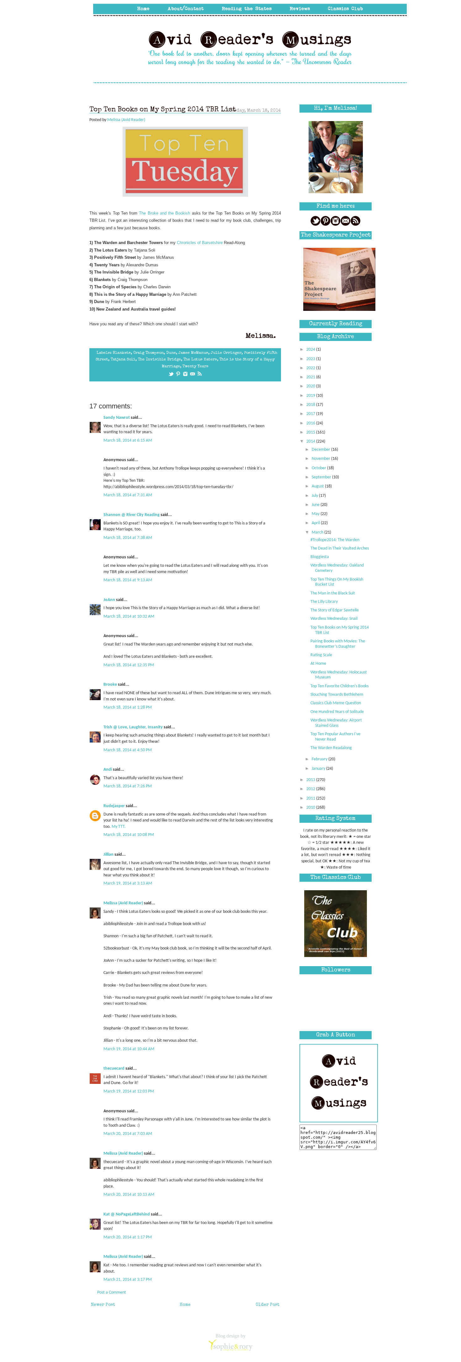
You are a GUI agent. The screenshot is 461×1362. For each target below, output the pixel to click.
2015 (311, 432)
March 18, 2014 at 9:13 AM (127, 580)
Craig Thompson (148, 353)
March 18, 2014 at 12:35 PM (128, 665)
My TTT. (119, 826)
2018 (311, 404)
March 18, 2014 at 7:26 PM (127, 786)
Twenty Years (196, 366)
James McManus (193, 353)
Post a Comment (111, 1292)
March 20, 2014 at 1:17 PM (127, 1237)
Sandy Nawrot (116, 417)
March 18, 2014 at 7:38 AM (127, 537)
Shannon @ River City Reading (131, 515)
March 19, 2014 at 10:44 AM (128, 1049)
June (316, 505)
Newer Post (103, 1305)
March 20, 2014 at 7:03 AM (127, 1133)
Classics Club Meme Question (335, 703)
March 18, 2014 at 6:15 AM (127, 440)
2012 (311, 789)
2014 (311, 441)
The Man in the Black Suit (332, 593)
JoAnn (109, 600)
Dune (171, 353)
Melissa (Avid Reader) (123, 903)
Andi (107, 769)
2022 (311, 368)
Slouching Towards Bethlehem (336, 694)
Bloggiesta (319, 557)
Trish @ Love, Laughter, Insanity (133, 727)
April (316, 523)
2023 (311, 359)
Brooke (110, 684)
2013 (311, 780)
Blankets (122, 353)
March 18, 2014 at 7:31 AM (127, 495)
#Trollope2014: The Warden (334, 540)
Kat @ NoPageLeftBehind (126, 1214)
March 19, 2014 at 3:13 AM (127, 883)
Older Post (267, 1305)
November (321, 458)
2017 (311, 414)
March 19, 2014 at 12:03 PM (128, 1091)
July (315, 495)
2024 (311, 349)
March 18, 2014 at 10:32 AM (128, 616)
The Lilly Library (324, 601)
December (321, 449)
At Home (318, 663)
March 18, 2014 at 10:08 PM (128, 835)
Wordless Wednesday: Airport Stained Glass (336, 723)
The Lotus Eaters (200, 360)
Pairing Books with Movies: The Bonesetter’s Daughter (337, 644)
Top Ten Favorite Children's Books (339, 686)
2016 (311, 423)
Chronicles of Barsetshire (200, 242)
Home (185, 1305)
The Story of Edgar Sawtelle (334, 610)
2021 (311, 377)
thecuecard (114, 1068)
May (316, 514)
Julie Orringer (226, 353)
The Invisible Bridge (159, 360)
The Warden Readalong (331, 748)
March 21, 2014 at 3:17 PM (127, 1279)
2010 (311, 807)
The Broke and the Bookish (164, 213)
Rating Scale (321, 655)
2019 (311, 395)
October (319, 468)
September (322, 477)
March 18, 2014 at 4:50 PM (127, 750)
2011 (311, 798)
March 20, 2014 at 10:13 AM (128, 1194)
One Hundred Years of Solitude (337, 712)
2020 (311, 386)
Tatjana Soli (123, 360)
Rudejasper (114, 806)
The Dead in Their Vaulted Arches (339, 548)
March (318, 532)
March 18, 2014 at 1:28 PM (127, 707)
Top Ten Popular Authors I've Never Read (335, 737)
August (318, 486)
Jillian (108, 854)
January (319, 768)
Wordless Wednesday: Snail (334, 618)
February (320, 759)
